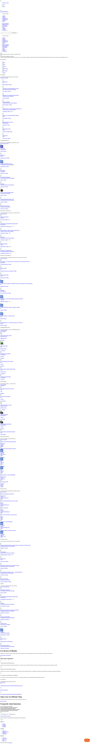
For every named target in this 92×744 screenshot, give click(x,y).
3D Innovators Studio (4, 264)
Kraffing (1, 325)
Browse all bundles (3, 330)
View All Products (6, 23)
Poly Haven (2, 208)
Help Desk (4, 737)
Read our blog (2, 682)
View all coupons (3, 491)
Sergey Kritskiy (3, 606)
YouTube (4, 726)
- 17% (13, 226)
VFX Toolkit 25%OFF (4, 481)
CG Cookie (2, 379)
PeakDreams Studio (3, 554)
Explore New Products (4, 77)
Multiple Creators (3, 338)
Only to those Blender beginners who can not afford (9, 500)
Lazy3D (1, 364)
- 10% (9, 219)
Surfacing (6, 574)
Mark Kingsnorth (3, 641)
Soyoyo (1, 626)
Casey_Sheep (5, 91)
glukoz (1, 179)
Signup (4, 6)
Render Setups (9, 226)
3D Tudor (2, 574)
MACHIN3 (2, 173)
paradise (1, 310)
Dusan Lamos (2, 277)
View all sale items (3, 213)
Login (4, 4)
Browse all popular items (4, 143)
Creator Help (5, 738)
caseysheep (2, 483)
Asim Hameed (2, 253)
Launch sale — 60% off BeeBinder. (6, 521)
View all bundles (3, 384)
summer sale (2, 457)
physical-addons (3, 476)
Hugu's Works (5, 118)
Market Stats (5, 733)
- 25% (12, 111)
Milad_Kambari (5, 84)
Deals (3, 27)
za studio (1, 399)
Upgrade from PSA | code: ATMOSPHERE (7, 474)
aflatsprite (4, 131)
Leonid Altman (2, 226)
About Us (4, 730)
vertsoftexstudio (3, 495)
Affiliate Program (5, 731)
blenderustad (2, 286)
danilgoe (1, 509)
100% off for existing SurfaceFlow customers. (8, 448)
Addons (10, 84)
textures (1, 502)
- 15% (12, 554)
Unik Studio (5, 111)
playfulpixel (2, 452)
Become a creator (3, 701)
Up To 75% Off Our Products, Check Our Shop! (8, 514)
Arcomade (4, 124)
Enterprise (4, 732)
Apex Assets (5, 138)
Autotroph (10, 742)
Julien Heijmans (3, 634)
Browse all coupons (3, 439)
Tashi (1, 391)
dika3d (1, 318)
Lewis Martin (2, 166)
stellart (1, 516)
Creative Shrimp (3, 371)
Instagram (4, 725)
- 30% (10, 246)
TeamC (1, 195)
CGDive (1, 417)
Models (9, 138)
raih (1, 461)
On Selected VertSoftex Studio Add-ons (7, 493)
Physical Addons (5, 104)
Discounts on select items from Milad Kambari (8, 441)
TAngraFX (2, 186)
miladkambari (2, 443)
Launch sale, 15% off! (4, 507)
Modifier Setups (9, 131)
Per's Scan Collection (4, 581)
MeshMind (2, 301)
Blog (3, 739)
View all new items (3, 258)
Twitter (4, 723)
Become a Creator (6, 2)
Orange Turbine (3, 157)
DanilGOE (2, 568)
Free (3, 21)
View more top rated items (4, 586)
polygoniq (2, 201)
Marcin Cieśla (2, 246)
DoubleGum (2, 612)
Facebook (4, 724)
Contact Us (4, 740)
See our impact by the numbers (5, 655)
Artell (1, 151)
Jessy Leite (2, 219)
